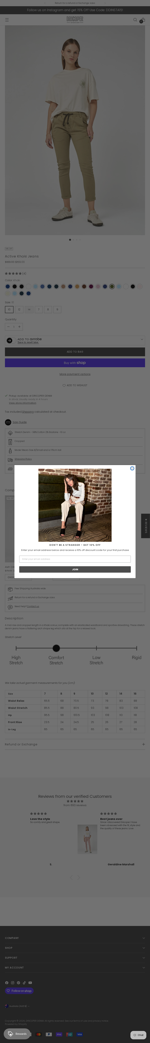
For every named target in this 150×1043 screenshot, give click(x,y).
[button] (75, 505)
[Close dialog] (132, 468)
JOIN (75, 569)
